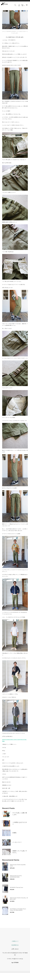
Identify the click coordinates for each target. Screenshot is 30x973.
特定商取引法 (15, 945)
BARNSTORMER (11, 31)
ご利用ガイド (15, 941)
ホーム (4, 31)
